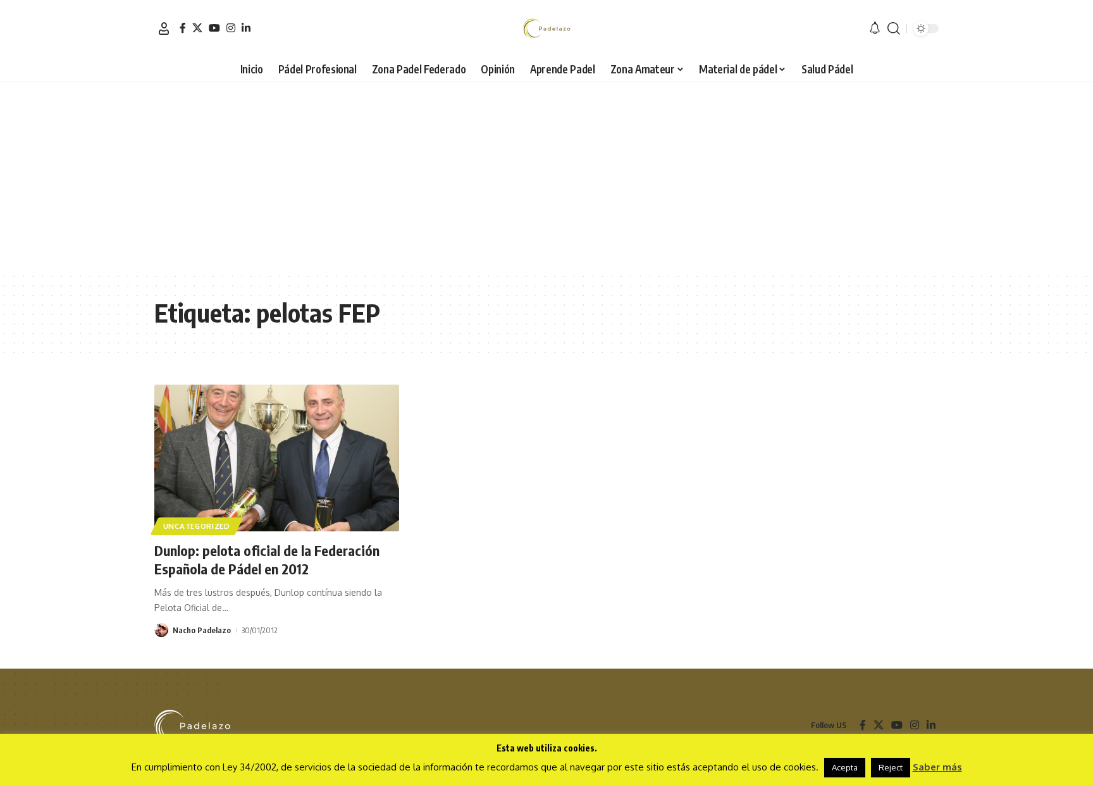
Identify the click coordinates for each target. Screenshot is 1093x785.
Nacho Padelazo (202, 630)
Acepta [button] (845, 767)
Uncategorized (196, 526)
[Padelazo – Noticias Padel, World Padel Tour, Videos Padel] (192, 725)
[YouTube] (214, 28)
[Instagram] (230, 28)
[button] (163, 28)
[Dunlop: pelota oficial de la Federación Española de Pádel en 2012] (276, 458)
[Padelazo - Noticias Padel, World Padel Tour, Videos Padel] (546, 28)
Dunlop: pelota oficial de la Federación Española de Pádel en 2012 (267, 559)
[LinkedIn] (246, 28)
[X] (197, 28)
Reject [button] (891, 767)
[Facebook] (182, 28)
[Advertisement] (546, 177)
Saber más (937, 767)
